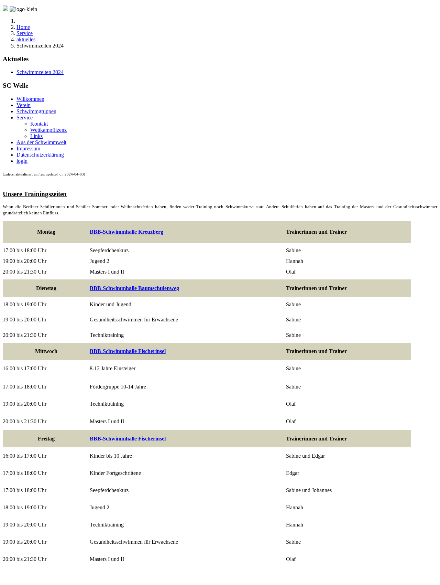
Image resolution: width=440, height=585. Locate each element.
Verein (23, 105)
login (22, 161)
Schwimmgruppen (36, 111)
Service (24, 117)
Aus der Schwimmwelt (41, 142)
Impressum (28, 148)
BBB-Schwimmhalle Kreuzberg (126, 232)
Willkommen (30, 99)
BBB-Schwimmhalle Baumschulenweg (134, 288)
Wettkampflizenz (48, 130)
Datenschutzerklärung (40, 155)
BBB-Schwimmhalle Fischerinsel (128, 351)
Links (36, 136)
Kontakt (39, 124)
